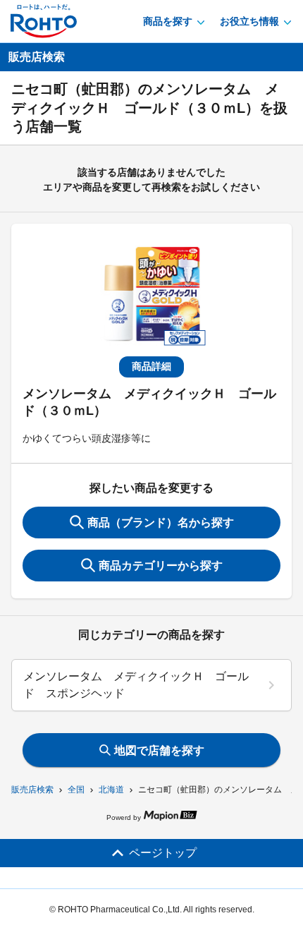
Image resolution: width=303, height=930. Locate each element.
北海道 (111, 790)
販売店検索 (32, 790)
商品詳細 (151, 366)
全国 (76, 790)
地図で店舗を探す (159, 750)
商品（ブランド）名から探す (160, 523)
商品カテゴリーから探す (161, 566)
